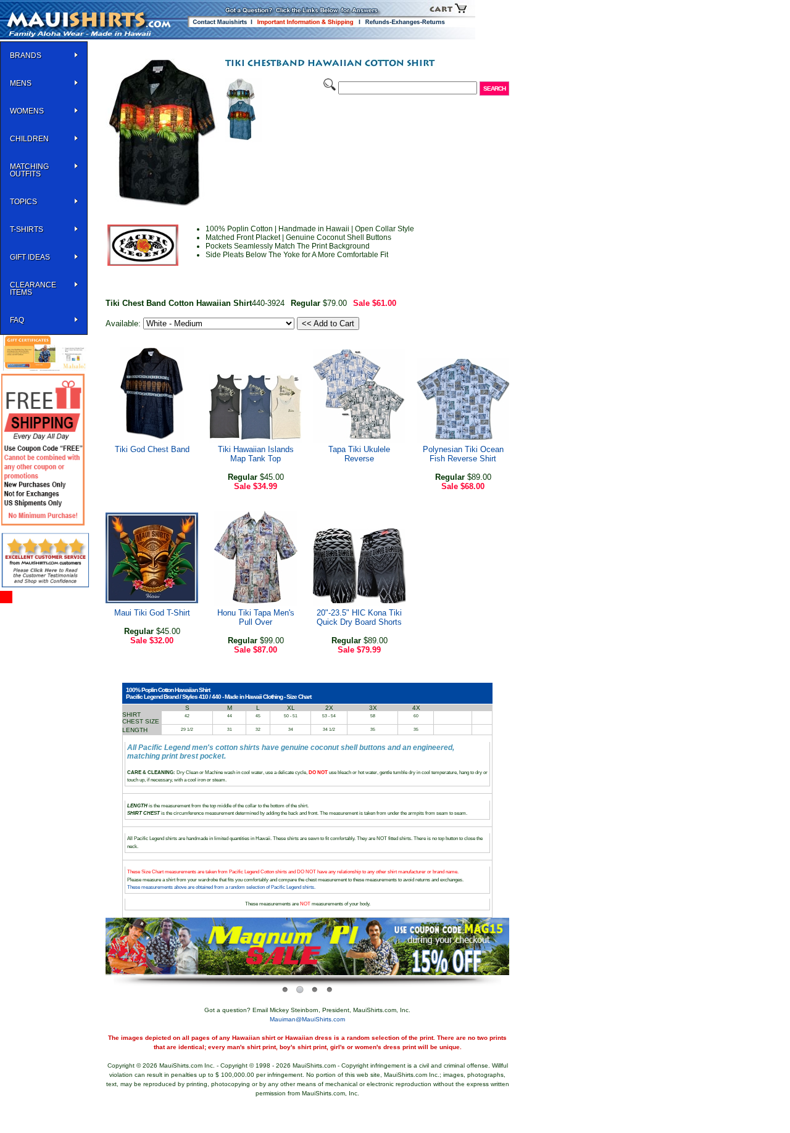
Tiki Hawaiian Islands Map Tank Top (256, 454)
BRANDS (25, 55)
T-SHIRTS (26, 229)
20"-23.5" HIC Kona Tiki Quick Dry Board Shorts (359, 617)
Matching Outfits (29, 170)
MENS (20, 83)
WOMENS (27, 111)
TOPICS (23, 201)
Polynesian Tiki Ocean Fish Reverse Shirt (463, 454)
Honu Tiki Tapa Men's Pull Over (255, 617)
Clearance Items (33, 289)
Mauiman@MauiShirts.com (307, 1019)
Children (29, 138)
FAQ (17, 320)
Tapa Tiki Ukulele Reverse (359, 454)
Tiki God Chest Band (152, 449)
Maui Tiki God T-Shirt (152, 612)
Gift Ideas (30, 257)
